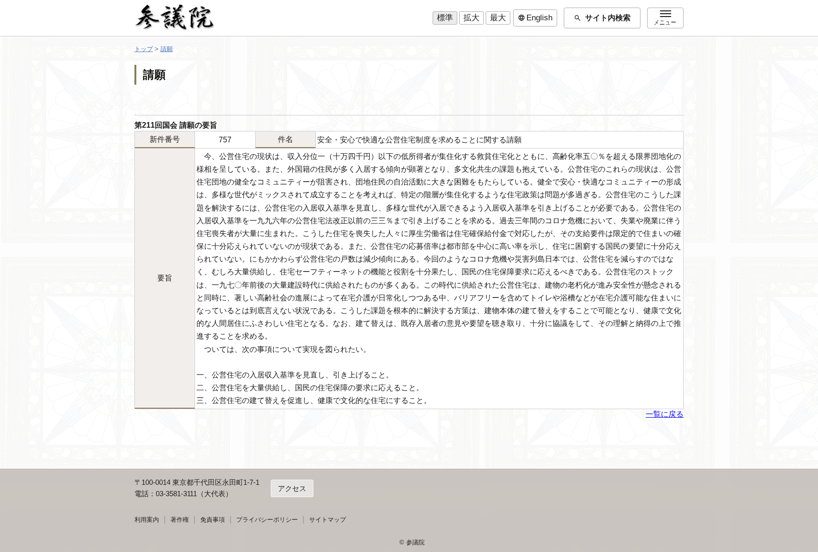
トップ (143, 49)
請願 (166, 49)
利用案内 (146, 519)
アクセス (292, 488)
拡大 (471, 17)
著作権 (179, 519)
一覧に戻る (665, 414)
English (535, 18)
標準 (445, 17)
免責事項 (212, 519)
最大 (498, 17)
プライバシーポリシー (267, 519)
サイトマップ (327, 519)
